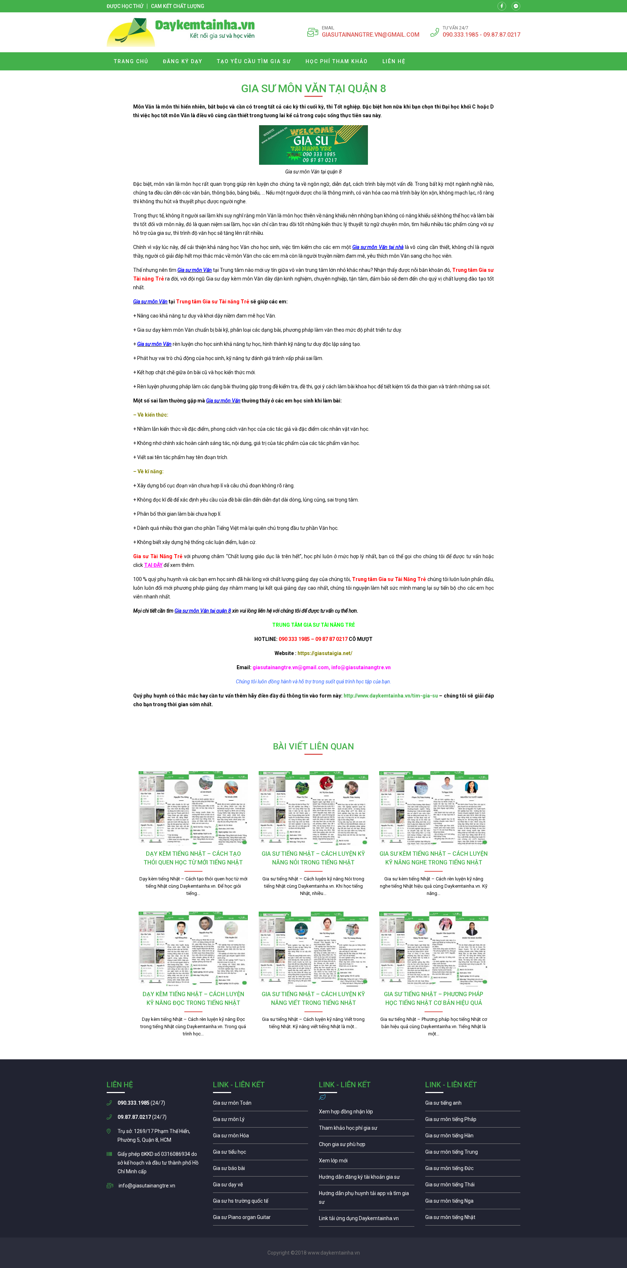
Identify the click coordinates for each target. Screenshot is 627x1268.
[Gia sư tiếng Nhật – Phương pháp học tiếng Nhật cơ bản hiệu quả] (433, 949)
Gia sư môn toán (260, 1105)
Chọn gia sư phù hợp (366, 1146)
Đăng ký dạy (182, 61)
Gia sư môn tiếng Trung (473, 1154)
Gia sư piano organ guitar (260, 1219)
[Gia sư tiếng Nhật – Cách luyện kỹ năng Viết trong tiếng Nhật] (313, 949)
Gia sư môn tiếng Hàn (473, 1137)
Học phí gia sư (366, 1130)
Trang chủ (131, 61)
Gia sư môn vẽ (260, 1186)
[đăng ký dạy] (181, 32)
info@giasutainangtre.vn (147, 1186)
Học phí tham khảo (337, 61)
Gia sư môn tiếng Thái (473, 1186)
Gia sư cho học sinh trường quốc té (260, 1203)
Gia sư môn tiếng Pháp (473, 1121)
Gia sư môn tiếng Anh (473, 1105)
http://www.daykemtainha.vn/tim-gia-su (391, 696)
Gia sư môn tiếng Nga (366, 1220)
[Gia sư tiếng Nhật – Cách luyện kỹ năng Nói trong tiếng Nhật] (313, 808)
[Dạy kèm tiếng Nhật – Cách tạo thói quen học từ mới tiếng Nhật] (193, 808)
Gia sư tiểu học (260, 1154)
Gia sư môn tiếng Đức (473, 1170)
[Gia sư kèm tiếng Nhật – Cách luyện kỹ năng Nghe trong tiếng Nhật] (433, 808)
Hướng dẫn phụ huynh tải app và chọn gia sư (366, 1199)
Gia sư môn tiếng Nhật (473, 1219)
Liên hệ (394, 61)
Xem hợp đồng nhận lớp (366, 1113)
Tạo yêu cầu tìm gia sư (254, 61)
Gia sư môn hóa (260, 1137)
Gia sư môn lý (260, 1121)
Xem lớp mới (366, 1162)
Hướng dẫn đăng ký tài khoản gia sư (366, 1179)
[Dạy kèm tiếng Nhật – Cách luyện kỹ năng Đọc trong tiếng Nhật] (193, 949)
